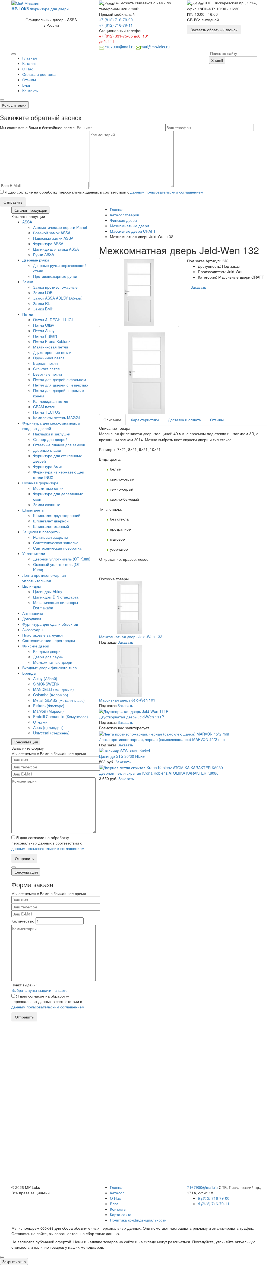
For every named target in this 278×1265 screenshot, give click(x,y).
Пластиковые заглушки (42, 635)
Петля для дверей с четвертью (60, 385)
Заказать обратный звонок (214, 29)
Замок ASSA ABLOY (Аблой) (58, 298)
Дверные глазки (47, 450)
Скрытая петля (46, 368)
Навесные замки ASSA (53, 238)
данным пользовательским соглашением (166, 192)
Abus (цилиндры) (48, 727)
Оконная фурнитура (40, 482)
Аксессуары (32, 629)
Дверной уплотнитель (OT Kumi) (61, 559)
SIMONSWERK (46, 684)
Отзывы (29, 79)
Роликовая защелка (50, 537)
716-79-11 (213, 1203)
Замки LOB (42, 292)
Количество (22, 921)
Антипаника (32, 613)
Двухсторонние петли (52, 352)
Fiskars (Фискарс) (48, 705)
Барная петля (45, 363)
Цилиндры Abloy (47, 591)
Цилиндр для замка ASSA (56, 249)
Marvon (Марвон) (48, 711)
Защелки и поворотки (41, 531)
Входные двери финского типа (49, 667)
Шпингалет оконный (51, 526)
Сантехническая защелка (55, 542)
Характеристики (145, 419)
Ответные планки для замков (59, 444)
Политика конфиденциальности (138, 1220)
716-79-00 (213, 1198)
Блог (26, 85)
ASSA (27, 222)
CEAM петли (44, 406)
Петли (27, 314)
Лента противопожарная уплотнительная (44, 577)
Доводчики (31, 618)
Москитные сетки (48, 488)
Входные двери (47, 651)
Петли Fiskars (45, 336)
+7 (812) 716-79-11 (116, 25)
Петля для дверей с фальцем (59, 379)
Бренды (29, 673)
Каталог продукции (30, 210)
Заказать (198, 287)
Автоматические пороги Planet (60, 227)
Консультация (14, 105)
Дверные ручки (35, 260)
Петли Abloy (44, 330)
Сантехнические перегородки (48, 640)
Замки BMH (43, 308)
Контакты (30, 90)
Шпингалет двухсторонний (56, 515)
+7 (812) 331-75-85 (116, 36)
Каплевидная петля (50, 401)
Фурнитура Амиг (47, 466)
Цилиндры (31, 586)
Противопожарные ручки (55, 276)
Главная (29, 58)
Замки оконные (46, 504)
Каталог (29, 63)
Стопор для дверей (50, 439)
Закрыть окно (14, 1261)
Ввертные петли (47, 374)
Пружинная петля (49, 357)
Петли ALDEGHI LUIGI (53, 319)
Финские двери (35, 646)
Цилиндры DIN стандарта (55, 597)
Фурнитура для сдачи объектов (50, 624)
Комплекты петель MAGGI (56, 417)
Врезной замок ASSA (51, 232)
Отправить (13, 202)
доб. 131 (141, 36)
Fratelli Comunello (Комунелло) (60, 716)
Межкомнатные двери (52, 662)
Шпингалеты (33, 510)
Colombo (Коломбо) (50, 694)
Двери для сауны (48, 656)
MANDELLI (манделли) (53, 689)
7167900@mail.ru (119, 46)
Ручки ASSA (43, 254)
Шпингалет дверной (51, 521)
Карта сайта (120, 1214)
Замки (27, 281)
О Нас (27, 68)
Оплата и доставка (39, 74)
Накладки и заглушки (51, 434)
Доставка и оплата (184, 419)
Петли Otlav (43, 325)
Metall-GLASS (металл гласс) (59, 700)
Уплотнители (33, 553)
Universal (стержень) (51, 733)
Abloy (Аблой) (45, 678)
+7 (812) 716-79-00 (116, 19)
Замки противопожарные (55, 287)
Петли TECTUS (46, 412)
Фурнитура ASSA (48, 243)
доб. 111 (106, 41)
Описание (112, 419)
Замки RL (41, 303)
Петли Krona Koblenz (51, 341)
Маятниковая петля (50, 347)
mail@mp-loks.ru (155, 46)
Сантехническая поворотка (57, 548)
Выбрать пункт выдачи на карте (39, 990)
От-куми (40, 722)
